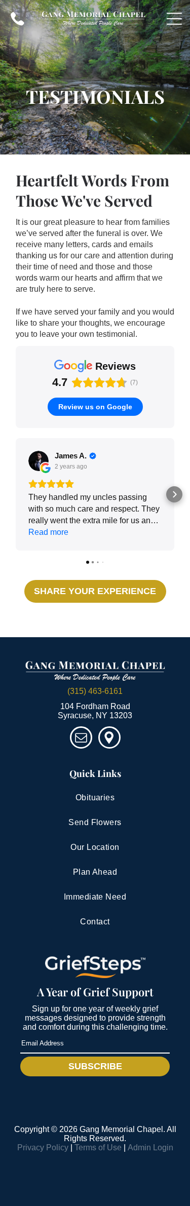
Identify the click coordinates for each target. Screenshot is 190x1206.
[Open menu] (174, 18)
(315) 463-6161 (95, 691)
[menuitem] (95, 798)
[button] (16, 494)
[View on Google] (38, 461)
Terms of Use (98, 1147)
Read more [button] (48, 532)
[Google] (109, 738)
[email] (81, 738)
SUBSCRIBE (95, 1066)
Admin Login (150, 1147)
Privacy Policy (42, 1147)
